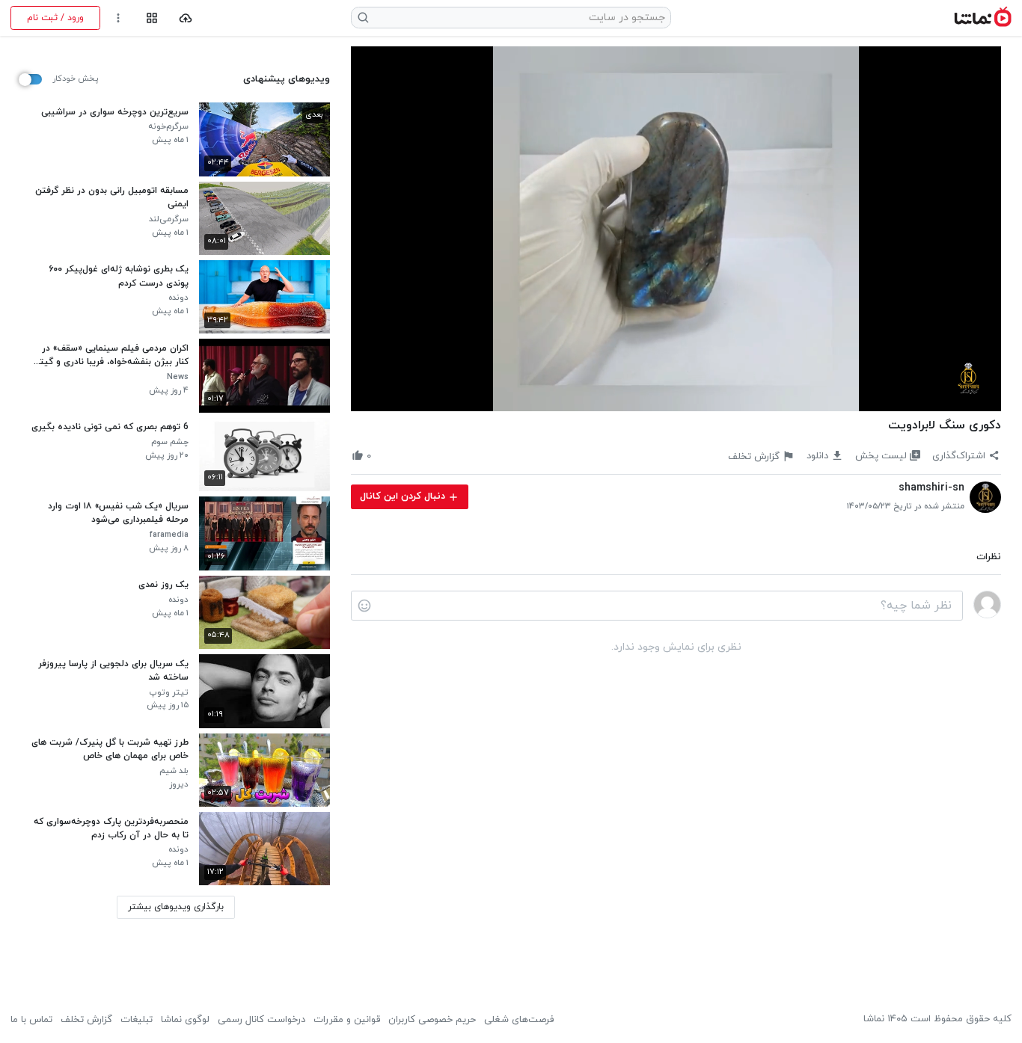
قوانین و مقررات (346, 1020)
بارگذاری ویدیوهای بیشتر (176, 907)
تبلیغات (136, 1020)
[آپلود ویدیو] (186, 18)
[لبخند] (364, 606)
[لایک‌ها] (383, 456)
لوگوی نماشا (185, 1020)
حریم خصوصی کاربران (432, 1020)
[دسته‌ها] (151, 18)
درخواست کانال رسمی (261, 1020)
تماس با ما (31, 1020)
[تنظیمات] (118, 18)
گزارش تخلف (86, 1020)
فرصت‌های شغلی (519, 1020)
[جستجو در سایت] (363, 17)
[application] (676, 229)
